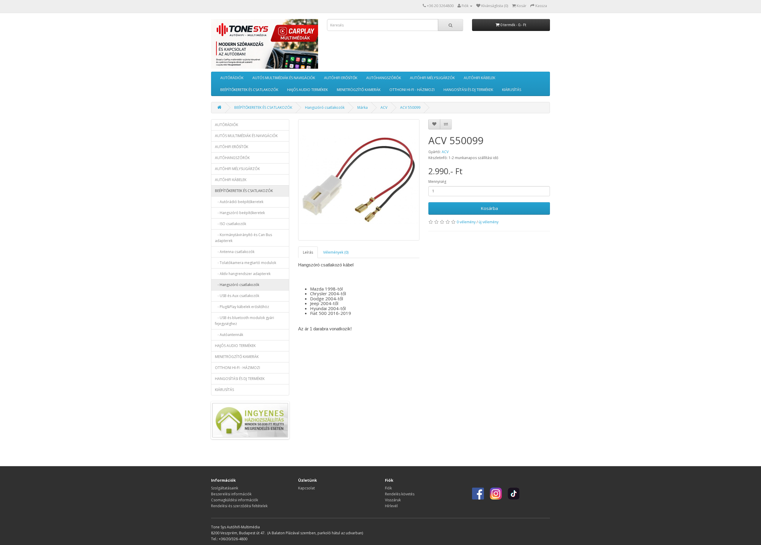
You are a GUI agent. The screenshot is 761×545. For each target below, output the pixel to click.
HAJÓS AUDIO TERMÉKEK (307, 89)
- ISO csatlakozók (230, 223)
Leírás (308, 252)
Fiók (388, 488)
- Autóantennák (229, 334)
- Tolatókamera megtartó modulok (245, 262)
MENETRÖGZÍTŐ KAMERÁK (358, 89)
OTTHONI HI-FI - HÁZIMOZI (412, 89)
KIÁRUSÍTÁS (511, 89)
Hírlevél (391, 505)
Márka (362, 107)
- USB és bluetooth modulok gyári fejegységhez (244, 320)
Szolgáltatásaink (224, 488)
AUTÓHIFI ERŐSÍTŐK (340, 77)
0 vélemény (466, 221)
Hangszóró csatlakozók (325, 107)
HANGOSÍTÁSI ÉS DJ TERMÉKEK (468, 89)
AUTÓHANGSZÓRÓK (383, 77)
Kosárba (489, 208)
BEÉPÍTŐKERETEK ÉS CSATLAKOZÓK (249, 89)
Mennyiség (437, 181)
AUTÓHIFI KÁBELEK (479, 77)
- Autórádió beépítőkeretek (239, 201)
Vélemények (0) (335, 252)
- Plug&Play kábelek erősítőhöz (242, 306)
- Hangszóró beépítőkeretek (240, 212)
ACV (383, 107)
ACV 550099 (410, 107)
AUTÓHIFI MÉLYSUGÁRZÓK (432, 77)
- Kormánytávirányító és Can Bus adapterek (243, 237)
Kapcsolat (306, 488)
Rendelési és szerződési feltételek (239, 505)
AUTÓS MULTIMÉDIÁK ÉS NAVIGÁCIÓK (283, 77)
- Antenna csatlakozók (234, 251)
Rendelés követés (399, 494)
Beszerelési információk (231, 494)
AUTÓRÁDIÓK (231, 77)
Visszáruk (393, 499)
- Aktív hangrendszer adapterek (243, 273)
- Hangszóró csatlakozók (237, 284)
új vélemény (489, 221)
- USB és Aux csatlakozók (237, 295)
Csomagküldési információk (234, 499)
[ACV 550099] (359, 180)
